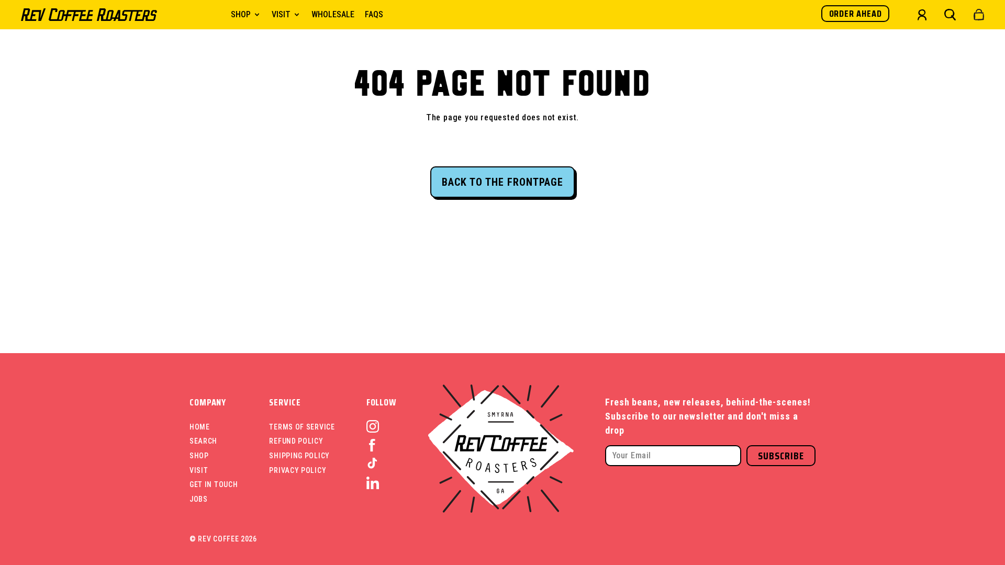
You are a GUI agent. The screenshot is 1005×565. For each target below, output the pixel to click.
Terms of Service (301, 427)
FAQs (374, 14)
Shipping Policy (299, 455)
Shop (199, 455)
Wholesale (332, 14)
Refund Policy (296, 441)
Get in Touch (213, 484)
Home (199, 427)
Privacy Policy (297, 470)
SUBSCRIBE (781, 455)
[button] (950, 14)
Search (203, 441)
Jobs (198, 499)
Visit (198, 470)
